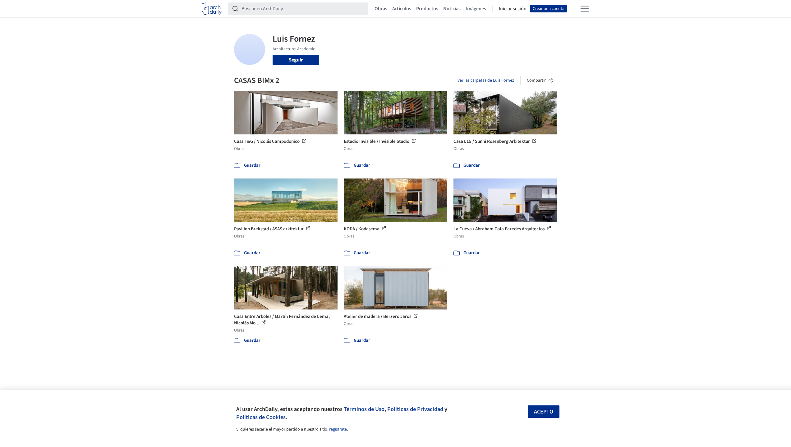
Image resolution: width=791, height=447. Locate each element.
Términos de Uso (364, 409)
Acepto (543, 412)
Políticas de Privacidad (415, 409)
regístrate (338, 429)
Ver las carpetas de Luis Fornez (486, 80)
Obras (381, 8)
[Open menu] (585, 9)
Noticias (452, 8)
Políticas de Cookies (261, 417)
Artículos (401, 8)
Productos (427, 8)
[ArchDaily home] (212, 8)
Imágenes (476, 8)
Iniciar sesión (513, 8)
